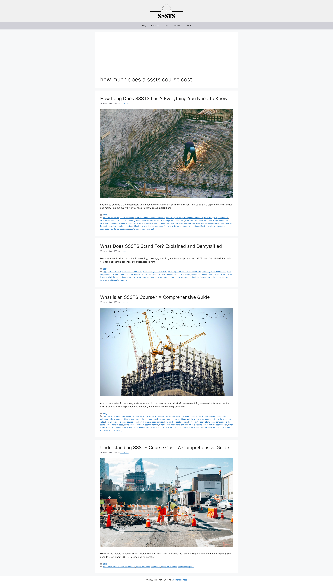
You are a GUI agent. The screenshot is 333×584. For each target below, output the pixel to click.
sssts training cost (186, 567)
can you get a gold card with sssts (180, 416)
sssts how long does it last (142, 229)
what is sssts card (161, 427)
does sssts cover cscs (132, 271)
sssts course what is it (134, 425)
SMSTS (177, 25)
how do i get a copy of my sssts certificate (184, 217)
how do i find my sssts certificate (150, 217)
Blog (144, 25)
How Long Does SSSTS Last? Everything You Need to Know (163, 98)
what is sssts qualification (200, 427)
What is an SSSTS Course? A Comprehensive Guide (155, 297)
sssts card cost (143, 567)
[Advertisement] (166, 57)
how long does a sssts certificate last (143, 220)
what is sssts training (113, 430)
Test (166, 25)
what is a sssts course (217, 425)
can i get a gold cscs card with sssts (148, 416)
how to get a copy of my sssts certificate (188, 226)
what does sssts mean (168, 277)
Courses (155, 25)
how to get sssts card (119, 229)
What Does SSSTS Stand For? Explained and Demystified (161, 246)
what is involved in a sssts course (137, 427)
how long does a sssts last (172, 220)
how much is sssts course (207, 223)
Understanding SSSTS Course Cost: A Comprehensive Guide (164, 447)
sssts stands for (209, 274)
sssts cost (155, 567)
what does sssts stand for (190, 277)
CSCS (188, 25)
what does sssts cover (147, 277)
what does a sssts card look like (122, 277)
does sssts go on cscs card (155, 271)
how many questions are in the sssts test (118, 223)
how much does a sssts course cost (153, 223)
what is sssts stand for (117, 280)
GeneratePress (180, 580)
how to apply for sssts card (164, 274)
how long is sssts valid (219, 220)
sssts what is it (151, 425)
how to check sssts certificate (126, 226)
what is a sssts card (197, 425)
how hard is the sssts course (113, 220)
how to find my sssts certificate (155, 226)
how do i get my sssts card (216, 217)
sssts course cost (169, 567)
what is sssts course (179, 427)
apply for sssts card (112, 271)
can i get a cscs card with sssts (117, 416)
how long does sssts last (196, 220)
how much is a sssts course (183, 223)
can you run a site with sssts (208, 416)
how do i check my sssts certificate (118, 217)
